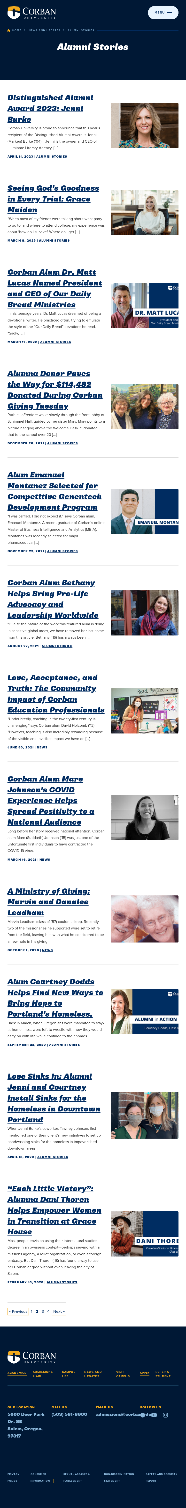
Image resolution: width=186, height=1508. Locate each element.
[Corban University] (32, 12)
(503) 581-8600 (69, 1414)
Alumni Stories (51, 157)
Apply (144, 1373)
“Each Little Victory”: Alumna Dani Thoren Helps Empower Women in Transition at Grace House (54, 1210)
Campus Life (69, 1374)
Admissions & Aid (43, 1374)
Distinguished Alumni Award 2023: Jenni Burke (50, 109)
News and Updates (45, 30)
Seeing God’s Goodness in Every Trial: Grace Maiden (53, 199)
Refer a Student (163, 1374)
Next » (59, 1311)
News (42, 747)
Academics (17, 1373)
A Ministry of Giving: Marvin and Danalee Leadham (49, 902)
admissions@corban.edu (123, 1414)
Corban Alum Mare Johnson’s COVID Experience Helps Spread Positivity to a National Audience (51, 800)
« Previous (18, 1311)
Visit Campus (123, 1374)
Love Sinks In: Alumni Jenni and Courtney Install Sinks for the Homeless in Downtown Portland (54, 1098)
